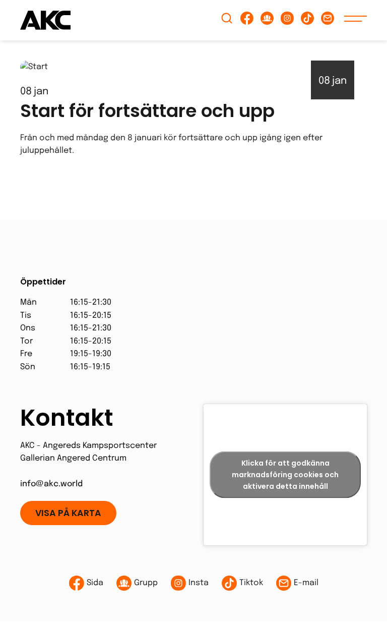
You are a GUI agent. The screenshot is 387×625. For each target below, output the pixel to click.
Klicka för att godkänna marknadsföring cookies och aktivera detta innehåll (285, 474)
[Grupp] (267, 20)
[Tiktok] (307, 20)
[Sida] (246, 20)
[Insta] (287, 20)
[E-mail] (327, 20)
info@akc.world (51, 484)
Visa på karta (68, 513)
